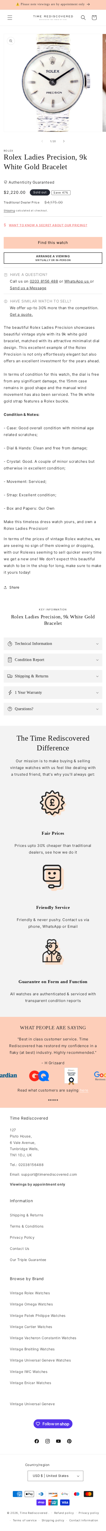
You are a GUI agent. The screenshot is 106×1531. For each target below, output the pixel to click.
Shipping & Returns (26, 1215)
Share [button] (14, 587)
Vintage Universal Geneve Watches (40, 1360)
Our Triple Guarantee (28, 1260)
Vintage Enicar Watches (30, 1383)
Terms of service (25, 1520)
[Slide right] (63, 141)
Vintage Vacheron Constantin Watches (43, 1338)
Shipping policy (53, 1520)
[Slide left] (42, 141)
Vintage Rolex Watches (30, 1293)
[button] (9, 17)
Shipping (9, 210)
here (84, 1090)
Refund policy (64, 1513)
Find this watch (53, 242)
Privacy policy (89, 1513)
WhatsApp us (77, 281)
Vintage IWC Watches (28, 1371)
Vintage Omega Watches (31, 1304)
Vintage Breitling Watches (32, 1349)
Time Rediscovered (33, 1512)
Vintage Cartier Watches (31, 1327)
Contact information (83, 1520)
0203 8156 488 (44, 281)
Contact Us (19, 1248)
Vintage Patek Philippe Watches (38, 1315)
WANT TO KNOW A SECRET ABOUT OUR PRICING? (48, 225)
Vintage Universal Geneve (32, 1404)
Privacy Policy (22, 1237)
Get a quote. (21, 314)
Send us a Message (28, 288)
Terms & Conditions (27, 1226)
